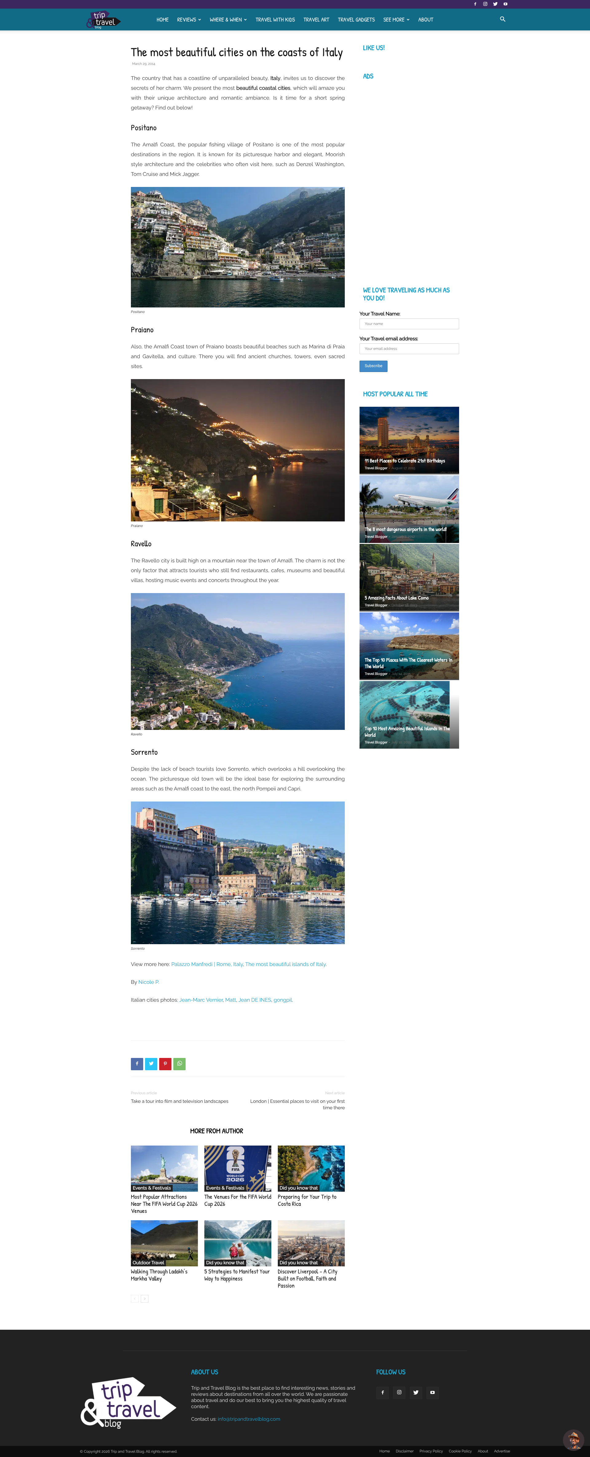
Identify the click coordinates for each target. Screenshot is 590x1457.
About (425, 19)
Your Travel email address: (389, 339)
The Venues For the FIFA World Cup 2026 (237, 1200)
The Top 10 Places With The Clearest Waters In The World (408, 663)
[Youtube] (505, 4)
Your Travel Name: (380, 314)
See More (394, 19)
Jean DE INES (254, 1000)
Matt (230, 1000)
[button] (502, 19)
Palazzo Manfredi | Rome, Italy (207, 964)
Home (163, 19)
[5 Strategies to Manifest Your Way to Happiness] (237, 1243)
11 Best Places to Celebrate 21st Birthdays (405, 460)
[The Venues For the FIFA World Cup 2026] (237, 1169)
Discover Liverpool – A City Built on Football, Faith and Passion (307, 1278)
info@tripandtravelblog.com (249, 1419)
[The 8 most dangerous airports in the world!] (409, 509)
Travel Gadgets (356, 19)
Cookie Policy (460, 1451)
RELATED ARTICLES (159, 1131)
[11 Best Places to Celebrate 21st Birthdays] (409, 441)
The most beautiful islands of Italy (285, 964)
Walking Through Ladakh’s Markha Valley (159, 1275)
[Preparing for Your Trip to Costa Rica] (311, 1169)
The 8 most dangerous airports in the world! (406, 529)
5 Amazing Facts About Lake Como (397, 597)
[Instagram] (485, 4)
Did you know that (299, 1188)
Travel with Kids (275, 19)
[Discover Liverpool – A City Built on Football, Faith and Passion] (311, 1243)
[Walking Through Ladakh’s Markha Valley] (164, 1243)
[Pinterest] (165, 1064)
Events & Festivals (152, 1188)
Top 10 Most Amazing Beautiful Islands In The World (407, 731)
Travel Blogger (376, 468)
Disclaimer (405, 1451)
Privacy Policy (431, 1451)
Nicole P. (148, 982)
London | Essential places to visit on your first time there (297, 1105)
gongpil (283, 1000)
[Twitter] (495, 4)
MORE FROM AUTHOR (216, 1131)
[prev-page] (135, 1299)
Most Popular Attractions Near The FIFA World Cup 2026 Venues (164, 1204)
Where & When (226, 19)
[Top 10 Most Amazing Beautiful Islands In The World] (409, 715)
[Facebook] (475, 4)
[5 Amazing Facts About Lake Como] (409, 578)
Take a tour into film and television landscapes (179, 1101)
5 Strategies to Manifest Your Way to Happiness (237, 1275)
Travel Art (316, 19)
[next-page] (144, 1299)
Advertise (502, 1451)
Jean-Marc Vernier (201, 1000)
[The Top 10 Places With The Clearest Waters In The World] (409, 646)
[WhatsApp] (179, 1064)
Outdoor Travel (148, 1262)
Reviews (186, 19)
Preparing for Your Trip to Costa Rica (307, 1200)
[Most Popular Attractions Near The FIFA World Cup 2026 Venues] (164, 1169)
